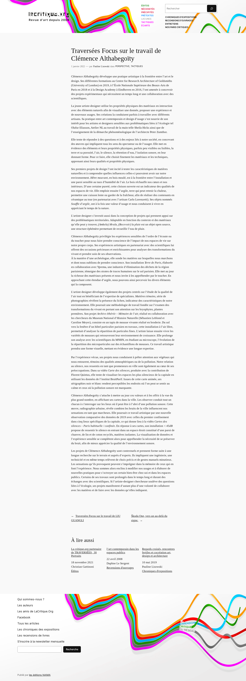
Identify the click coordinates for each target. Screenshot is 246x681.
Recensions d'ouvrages (120, 567)
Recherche (72, 649)
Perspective (122, 66)
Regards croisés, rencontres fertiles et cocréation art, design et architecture (158, 552)
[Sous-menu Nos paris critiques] (189, 27)
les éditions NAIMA (40, 674)
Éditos (75, 571)
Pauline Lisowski (101, 66)
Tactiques (137, 66)
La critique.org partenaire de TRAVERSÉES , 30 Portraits (86, 552)
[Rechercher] (211, 8)
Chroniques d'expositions (157, 571)
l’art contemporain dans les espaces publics (123, 550)
